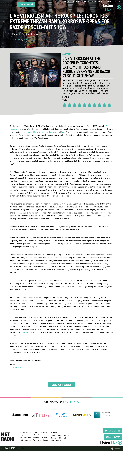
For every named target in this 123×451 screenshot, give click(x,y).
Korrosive (13, 40)
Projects (101, 1)
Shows (63, 1)
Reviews (86, 1)
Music (94, 1)
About (109, 1)
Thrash (25, 40)
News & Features (74, 1)
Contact (118, 1)
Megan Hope (17, 367)
